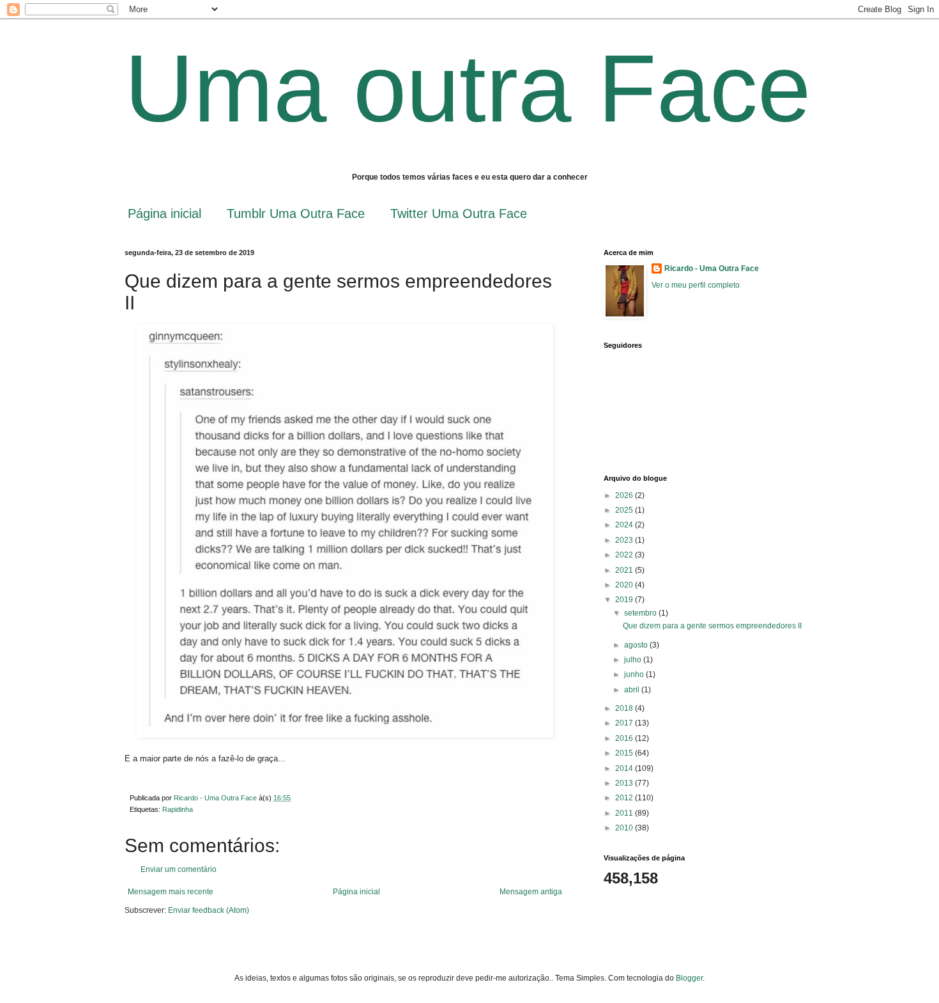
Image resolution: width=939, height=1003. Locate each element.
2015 (625, 753)
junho (635, 674)
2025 (625, 510)
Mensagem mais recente (170, 891)
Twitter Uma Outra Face (458, 213)
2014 (625, 768)
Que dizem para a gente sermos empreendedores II (712, 625)
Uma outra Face (468, 88)
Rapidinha (177, 809)
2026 (625, 495)
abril (632, 689)
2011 (625, 813)
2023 (625, 540)
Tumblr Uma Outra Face (296, 213)
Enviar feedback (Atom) (208, 910)
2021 (625, 570)
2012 (625, 797)
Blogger (689, 978)
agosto (637, 645)
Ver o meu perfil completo (696, 285)
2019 (625, 599)
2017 (625, 723)
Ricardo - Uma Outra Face (711, 268)
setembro (641, 613)
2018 (625, 708)
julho (633, 659)
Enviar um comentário (179, 869)
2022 (625, 554)
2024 (625, 524)
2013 (625, 783)
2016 (625, 738)
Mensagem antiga (531, 891)
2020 (625, 584)
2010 (625, 827)
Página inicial (164, 213)
